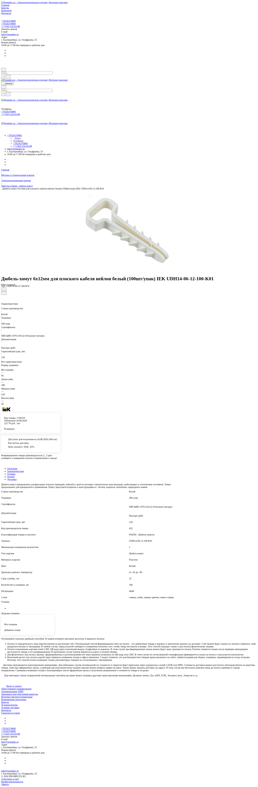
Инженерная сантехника (13, 699)
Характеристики (15, 471)
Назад (17, 138)
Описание (12, 468)
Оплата (11, 476)
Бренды (5, 702)
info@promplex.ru (10, 34)
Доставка (12, 479)
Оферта (5, 784)
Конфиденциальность (12, 781)
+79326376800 (8, 21)
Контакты (6, 710)
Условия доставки (10, 707)
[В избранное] (3, 289)
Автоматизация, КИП (12, 691)
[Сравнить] (4, 293)
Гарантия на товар (10, 713)
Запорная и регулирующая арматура (19, 694)
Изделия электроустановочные (17, 697)
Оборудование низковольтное (16, 689)
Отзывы (11, 474)
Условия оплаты (9, 705)
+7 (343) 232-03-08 (10, 26)
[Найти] (8, 77)
